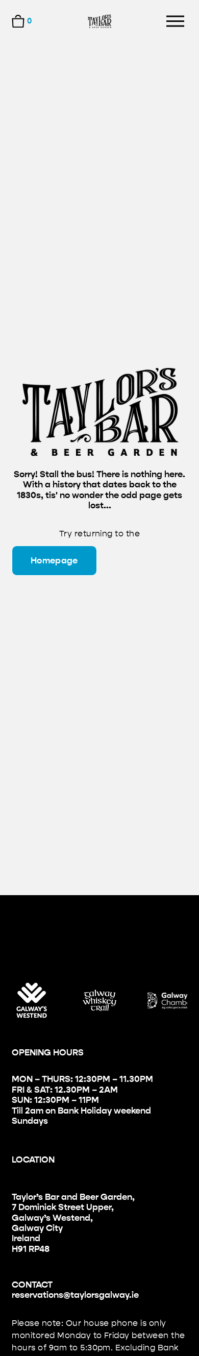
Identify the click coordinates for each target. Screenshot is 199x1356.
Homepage (54, 560)
